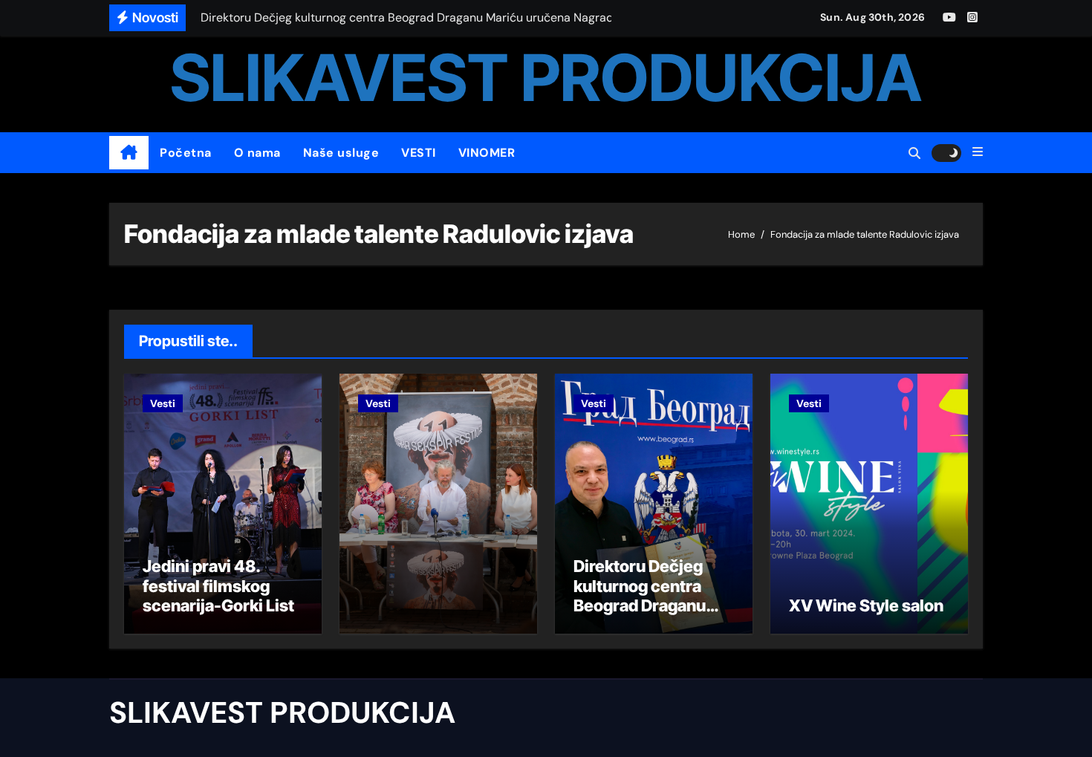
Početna (186, 152)
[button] (977, 152)
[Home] (129, 153)
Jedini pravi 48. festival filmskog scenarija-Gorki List (218, 585)
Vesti (162, 403)
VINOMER (487, 152)
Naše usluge (341, 152)
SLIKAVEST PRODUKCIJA (546, 78)
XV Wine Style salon (866, 605)
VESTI (418, 152)
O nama (257, 152)
